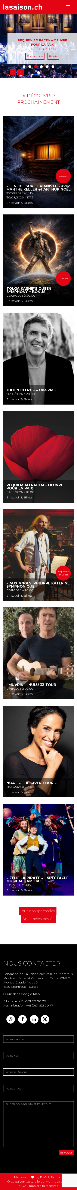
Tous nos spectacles (37, 911)
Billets (53, 56)
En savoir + (35, 56)
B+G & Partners (51, 1177)
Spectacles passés (38, 919)
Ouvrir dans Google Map (21, 994)
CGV (22, 1186)
